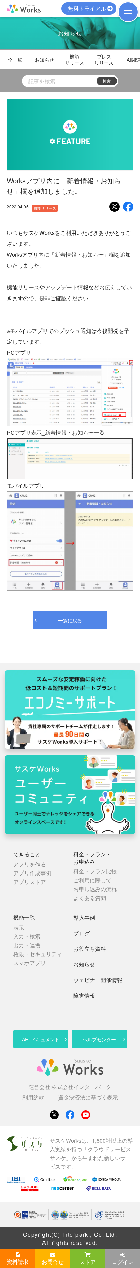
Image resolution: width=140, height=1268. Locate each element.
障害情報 (84, 995)
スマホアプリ (29, 963)
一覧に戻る (70, 620)
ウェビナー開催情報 (97, 980)
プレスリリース (103, 59)
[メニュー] (128, 12)
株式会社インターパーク (81, 1087)
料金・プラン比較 (95, 871)
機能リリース (74, 59)
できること (26, 854)
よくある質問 (89, 898)
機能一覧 (24, 917)
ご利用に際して (92, 880)
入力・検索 (26, 936)
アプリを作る (29, 864)
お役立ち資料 (89, 948)
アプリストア (29, 882)
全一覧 (15, 59)
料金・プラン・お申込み (92, 858)
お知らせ (44, 59)
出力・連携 (26, 945)
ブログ (81, 933)
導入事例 (84, 917)
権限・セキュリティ (37, 954)
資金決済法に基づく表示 (88, 1097)
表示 (18, 927)
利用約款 (33, 1097)
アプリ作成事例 (32, 873)
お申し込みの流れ (95, 889)
